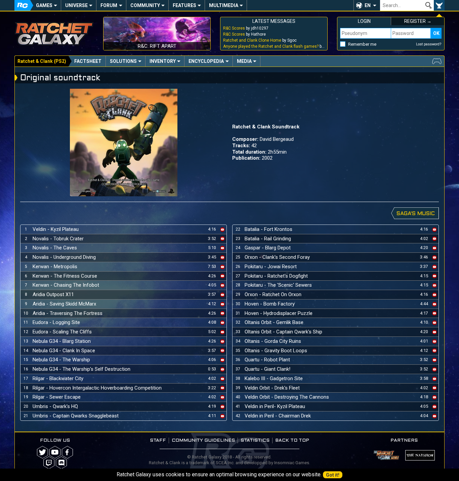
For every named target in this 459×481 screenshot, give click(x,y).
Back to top (292, 440)
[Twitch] (48, 462)
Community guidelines (203, 440)
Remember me (362, 44)
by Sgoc (260, 40)
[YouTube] (54, 452)
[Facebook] (67, 452)
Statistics (255, 440)
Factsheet (87, 61)
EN (368, 5)
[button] (366, 5)
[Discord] (61, 462)
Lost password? (429, 44)
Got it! (332, 475)
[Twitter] (42, 452)
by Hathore (244, 34)
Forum (108, 5)
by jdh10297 (245, 28)
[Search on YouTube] (222, 229)
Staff (158, 440)
